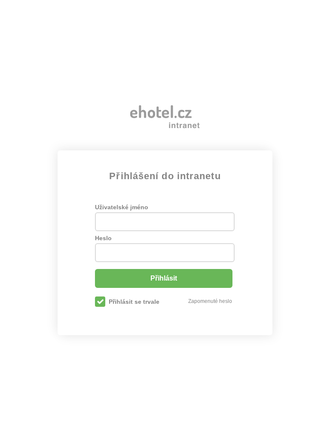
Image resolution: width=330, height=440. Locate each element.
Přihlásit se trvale (134, 301)
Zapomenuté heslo (210, 301)
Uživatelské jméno (121, 207)
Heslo (103, 238)
